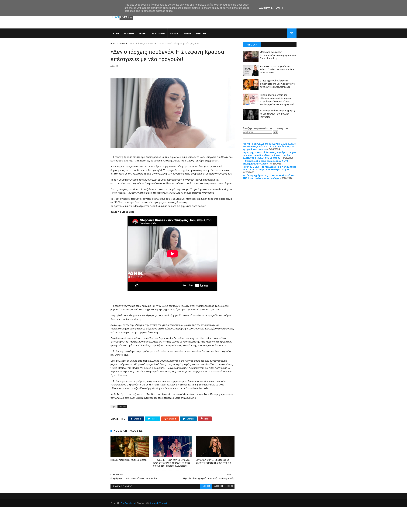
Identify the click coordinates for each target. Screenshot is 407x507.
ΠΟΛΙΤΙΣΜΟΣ (158, 33)
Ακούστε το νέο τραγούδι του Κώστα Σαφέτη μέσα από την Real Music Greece (277, 69)
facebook (218, 486)
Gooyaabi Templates (159, 503)
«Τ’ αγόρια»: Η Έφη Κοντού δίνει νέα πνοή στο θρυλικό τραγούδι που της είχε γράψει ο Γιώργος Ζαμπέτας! (171, 463)
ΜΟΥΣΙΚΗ (129, 33)
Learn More (265, 8)
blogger (205, 486)
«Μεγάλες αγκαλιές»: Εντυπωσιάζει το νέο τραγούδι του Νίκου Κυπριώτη (278, 55)
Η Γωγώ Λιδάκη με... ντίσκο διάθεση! (128, 460)
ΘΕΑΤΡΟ (143, 33)
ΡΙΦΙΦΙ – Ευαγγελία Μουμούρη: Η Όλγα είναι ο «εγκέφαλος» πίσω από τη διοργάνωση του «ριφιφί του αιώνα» (269, 146)
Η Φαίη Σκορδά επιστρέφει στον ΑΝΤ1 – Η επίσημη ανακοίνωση (267, 162)
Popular (251, 44)
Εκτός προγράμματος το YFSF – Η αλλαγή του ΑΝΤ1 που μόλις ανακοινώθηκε (269, 177)
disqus (230, 486)
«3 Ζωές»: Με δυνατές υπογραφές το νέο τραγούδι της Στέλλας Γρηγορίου (277, 113)
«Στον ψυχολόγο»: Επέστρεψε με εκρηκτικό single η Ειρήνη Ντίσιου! (213, 461)
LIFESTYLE (201, 33)
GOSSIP (187, 33)
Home (116, 33)
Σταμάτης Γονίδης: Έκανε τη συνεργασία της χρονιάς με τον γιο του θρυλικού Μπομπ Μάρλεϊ (278, 83)
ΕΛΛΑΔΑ (174, 33)
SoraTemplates (128, 503)
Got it (279, 8)
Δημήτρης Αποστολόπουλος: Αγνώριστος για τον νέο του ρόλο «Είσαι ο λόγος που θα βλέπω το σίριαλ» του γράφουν (269, 155)
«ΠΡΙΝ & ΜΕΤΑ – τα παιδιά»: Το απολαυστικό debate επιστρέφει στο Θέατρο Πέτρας (269, 168)
